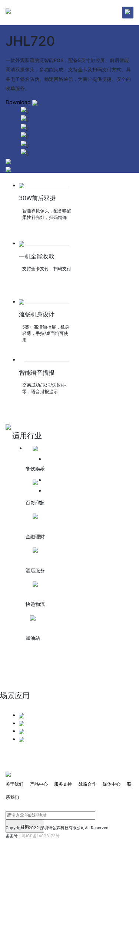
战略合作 (87, 784)
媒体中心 (111, 784)
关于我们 (14, 784)
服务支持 (63, 784)
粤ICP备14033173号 (41, 836)
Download (19, 102)
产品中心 (39, 784)
